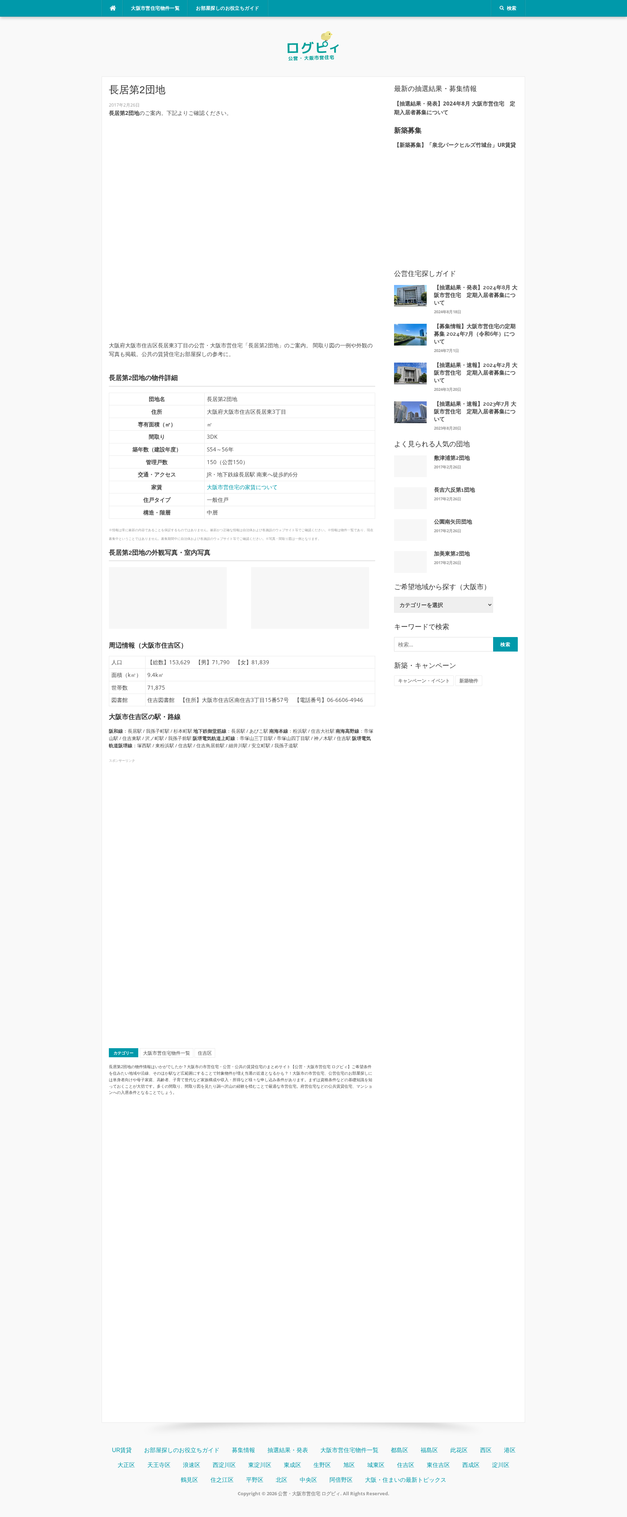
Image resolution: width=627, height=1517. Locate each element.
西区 (486, 1450)
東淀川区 (259, 1465)
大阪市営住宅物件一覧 (155, 8)
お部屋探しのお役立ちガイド (227, 8)
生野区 (322, 1465)
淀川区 (500, 1465)
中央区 (308, 1479)
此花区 (459, 1450)
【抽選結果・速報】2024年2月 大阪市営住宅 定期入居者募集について (475, 373)
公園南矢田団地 (453, 521)
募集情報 (243, 1450)
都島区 (399, 1450)
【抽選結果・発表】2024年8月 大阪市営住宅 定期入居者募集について (475, 295)
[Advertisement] (242, 173)
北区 (281, 1479)
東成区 (292, 1465)
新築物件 (468, 680)
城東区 (376, 1465)
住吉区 (205, 1053)
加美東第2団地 (452, 553)
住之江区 (222, 1479)
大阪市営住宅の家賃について (242, 487)
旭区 (349, 1465)
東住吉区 (438, 1465)
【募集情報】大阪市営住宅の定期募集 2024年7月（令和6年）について (475, 334)
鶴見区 (189, 1479)
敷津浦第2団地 (452, 458)
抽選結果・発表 (287, 1450)
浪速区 (191, 1465)
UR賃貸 (122, 1450)
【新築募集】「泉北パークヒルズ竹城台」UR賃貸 (455, 144)
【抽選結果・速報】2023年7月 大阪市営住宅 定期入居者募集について (475, 411)
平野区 (254, 1479)
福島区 (429, 1450)
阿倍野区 (341, 1479)
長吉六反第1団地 (454, 490)
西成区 (471, 1465)
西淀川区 (224, 1465)
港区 (510, 1450)
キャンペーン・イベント (424, 680)
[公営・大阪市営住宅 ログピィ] (313, 46)
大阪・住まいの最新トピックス (405, 1479)
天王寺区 (159, 1465)
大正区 (126, 1465)
